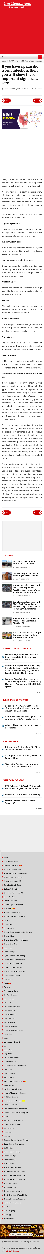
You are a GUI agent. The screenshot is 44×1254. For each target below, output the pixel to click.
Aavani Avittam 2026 (11, 865)
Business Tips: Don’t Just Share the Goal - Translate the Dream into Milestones (21, 657)
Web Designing (9, 1211)
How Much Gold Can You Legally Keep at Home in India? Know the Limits (23, 718)
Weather (7, 1207)
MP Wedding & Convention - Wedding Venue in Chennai (27, 574)
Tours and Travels (10, 1183)
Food (6, 983)
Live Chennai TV (10, 1061)
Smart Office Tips (10, 1160)
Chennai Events (9, 928)
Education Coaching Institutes (14, 971)
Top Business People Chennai (14, 1171)
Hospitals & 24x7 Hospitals (13, 1030)
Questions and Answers (12, 1124)
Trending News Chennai (12, 1203)
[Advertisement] (22, 31)
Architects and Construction (13, 877)
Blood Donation (9, 897)
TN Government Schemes (13, 1191)
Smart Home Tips (10, 1156)
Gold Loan (7, 1003)
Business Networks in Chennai (14, 916)
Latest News (8, 1050)
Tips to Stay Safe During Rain (14, 1175)
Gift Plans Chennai (10, 995)
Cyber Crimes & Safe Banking (14, 956)
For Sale (7, 987)
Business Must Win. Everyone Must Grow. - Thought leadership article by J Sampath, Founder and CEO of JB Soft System (23, 683)
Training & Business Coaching (14, 1199)
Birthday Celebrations (11, 889)
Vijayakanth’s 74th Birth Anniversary (22, 794)
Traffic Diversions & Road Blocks (15, 1195)
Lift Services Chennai (11, 1058)
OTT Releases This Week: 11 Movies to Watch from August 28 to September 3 (23, 787)
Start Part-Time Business (12, 1167)
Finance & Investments (12, 975)
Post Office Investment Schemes (15, 1109)
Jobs (6, 1038)
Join (5, 1046)
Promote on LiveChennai (13, 1101)
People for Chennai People (13, 1120)
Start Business (9, 1164)
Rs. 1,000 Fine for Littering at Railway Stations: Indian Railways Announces (27, 635)
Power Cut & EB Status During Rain (16, 1113)
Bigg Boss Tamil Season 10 (13, 893)
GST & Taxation (9, 1018)
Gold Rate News (9, 1010)
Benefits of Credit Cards (12, 885)
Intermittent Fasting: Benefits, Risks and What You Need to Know (22, 748)
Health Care (8, 1034)
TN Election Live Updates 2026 (15, 1179)
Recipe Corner (9, 1128)
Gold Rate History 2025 (12, 1007)
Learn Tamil (8, 1069)
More (38, 692)
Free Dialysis (8, 979)
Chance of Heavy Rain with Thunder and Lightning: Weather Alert (26, 620)
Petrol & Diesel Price (11, 1105)
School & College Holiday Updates (16, 1140)
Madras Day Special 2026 (13, 1081)
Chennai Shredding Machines (14, 959)
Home (6, 857)
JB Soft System (12, 1251)
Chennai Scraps (9, 952)
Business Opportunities (12, 912)
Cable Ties (8, 948)
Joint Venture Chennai (12, 1042)
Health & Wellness (10, 1026)
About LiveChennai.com (12, 869)
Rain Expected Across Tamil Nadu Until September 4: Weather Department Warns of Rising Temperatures (26, 588)
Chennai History (9, 936)
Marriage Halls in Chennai (13, 1089)
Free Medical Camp (11, 991)
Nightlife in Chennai (11, 1097)
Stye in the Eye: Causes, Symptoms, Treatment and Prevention (21, 765)
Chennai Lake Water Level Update (16, 940)
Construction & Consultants (13, 963)
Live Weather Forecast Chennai (15, 1065)
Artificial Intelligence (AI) (12, 881)
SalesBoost (8, 1132)
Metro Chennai (9, 1085)
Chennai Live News (11, 944)
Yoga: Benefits (9, 1218)
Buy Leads (8, 908)
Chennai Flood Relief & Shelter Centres (18, 932)
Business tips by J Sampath (13, 905)
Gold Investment (9, 999)
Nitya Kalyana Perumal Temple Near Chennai (24, 562)
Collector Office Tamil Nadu (13, 967)
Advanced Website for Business (15, 873)
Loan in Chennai (9, 1073)
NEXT (36, 100)
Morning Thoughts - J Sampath (15, 1093)
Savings (7, 1136)
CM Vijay (7, 920)
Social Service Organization (14, 1144)
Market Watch (9, 1077)
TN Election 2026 (10, 1187)
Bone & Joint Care (10, 901)
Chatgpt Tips (8, 924)
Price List (7, 1116)
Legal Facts (8, 1054)
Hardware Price (9, 1022)
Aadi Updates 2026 (11, 861)
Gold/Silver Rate (9, 1014)
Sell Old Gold (8, 1148)
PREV (8, 100)
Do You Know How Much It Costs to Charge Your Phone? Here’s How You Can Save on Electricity (22, 708)
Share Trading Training (12, 1152)
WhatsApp (7, 1215)
